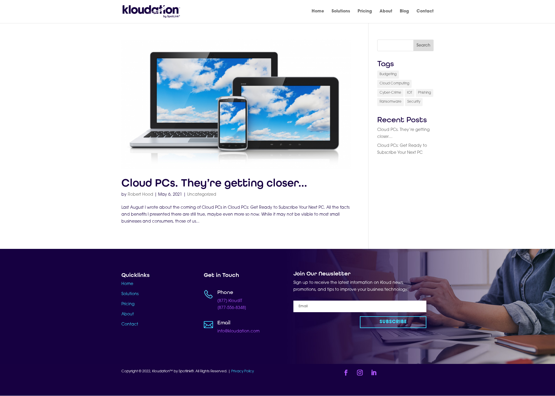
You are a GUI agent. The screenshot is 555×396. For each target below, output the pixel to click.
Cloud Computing (394, 83)
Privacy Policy (243, 371)
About (386, 12)
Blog (404, 12)
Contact (425, 12)
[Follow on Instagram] (360, 372)
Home (318, 12)
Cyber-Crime (390, 93)
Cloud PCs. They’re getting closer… (214, 183)
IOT (409, 93)
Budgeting (388, 74)
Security (413, 101)
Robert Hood (140, 195)
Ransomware (391, 101)
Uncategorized (201, 195)
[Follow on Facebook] (346, 372)
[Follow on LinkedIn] (374, 372)
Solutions (341, 12)
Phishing (424, 93)
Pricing (365, 12)
